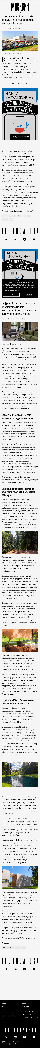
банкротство (21, 216)
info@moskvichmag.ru (13, 1044)
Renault (5, 216)
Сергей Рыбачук (14, 28)
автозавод (12, 216)
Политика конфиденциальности (29, 1010)
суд (11, 219)
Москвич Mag (12, 1042)
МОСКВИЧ (20, 7)
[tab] (19, 787)
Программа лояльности (30, 1017)
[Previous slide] (4, 774)
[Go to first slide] (36, 774)
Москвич (5, 219)
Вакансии (25, 1007)
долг (29, 216)
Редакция (25, 1004)
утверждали (17, 198)
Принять (11, 294)
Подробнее (29, 294)
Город (4, 28)
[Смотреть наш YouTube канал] (33, 239)
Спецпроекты (26, 1014)
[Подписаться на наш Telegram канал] (6, 239)
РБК (32, 165)
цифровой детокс (20, 947)
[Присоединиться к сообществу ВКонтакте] (15, 239)
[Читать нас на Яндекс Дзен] (24, 239)
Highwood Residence (23, 840)
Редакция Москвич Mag (16, 319)
